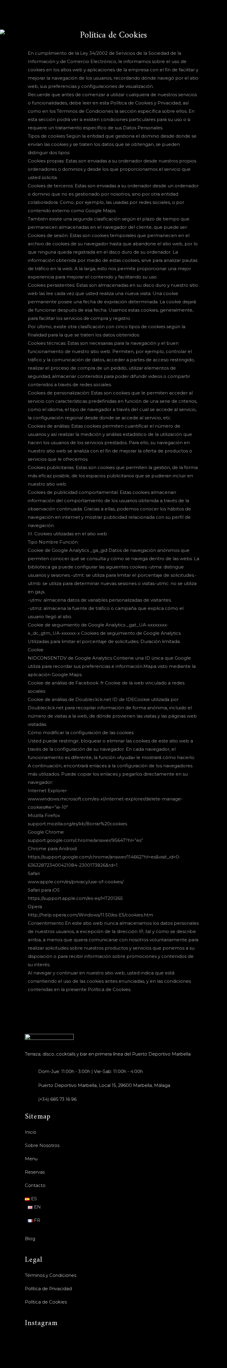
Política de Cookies (46, 1302)
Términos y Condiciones (50, 1275)
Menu (31, 1158)
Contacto (35, 1185)
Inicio (30, 1132)
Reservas (35, 1172)
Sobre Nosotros (42, 1145)
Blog (30, 1238)
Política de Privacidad (48, 1288)
